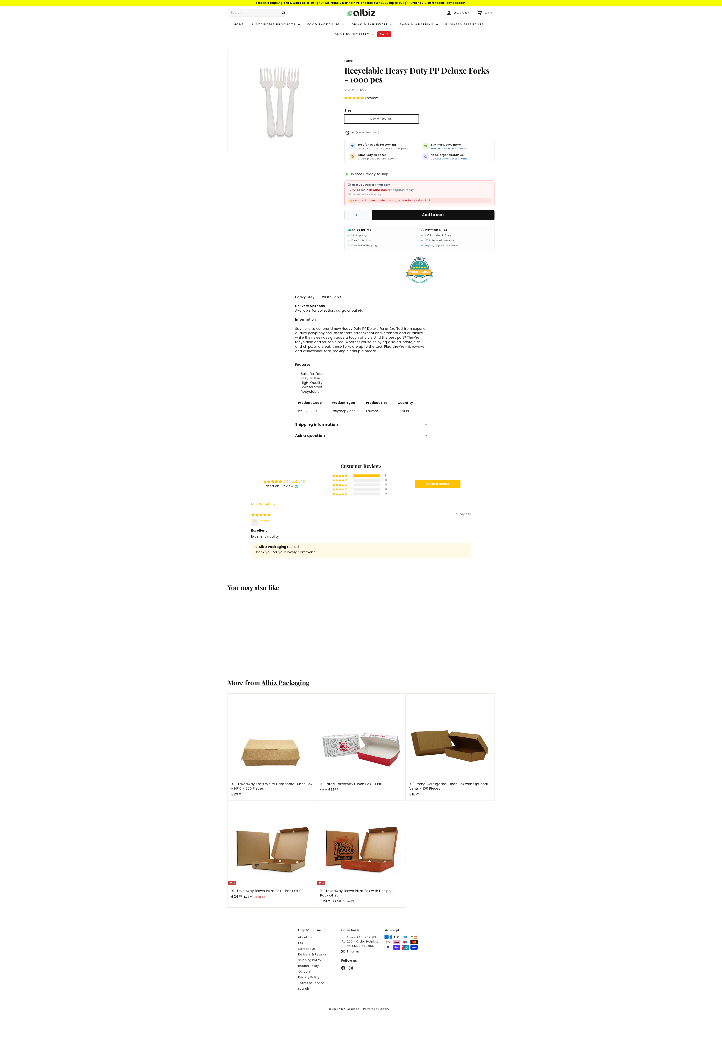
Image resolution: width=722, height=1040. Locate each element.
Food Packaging (324, 24)
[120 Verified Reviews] (419, 285)
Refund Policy (308, 966)
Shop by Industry (353, 34)
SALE (384, 34)
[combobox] (258, 12)
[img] (261, 515)
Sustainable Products (274, 24)
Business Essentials (465, 24)
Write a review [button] (438, 484)
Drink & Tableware (370, 24)
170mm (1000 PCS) (381, 118)
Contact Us (306, 949)
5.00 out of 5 (294, 481)
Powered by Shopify (376, 1009)
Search (303, 988)
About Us (305, 937)
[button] (354, 98)
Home (239, 24)
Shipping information (316, 424)
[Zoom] (280, 101)
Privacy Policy (308, 977)
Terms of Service (311, 983)
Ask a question (310, 435)
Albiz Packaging (285, 682)
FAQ (301, 943)
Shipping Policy (309, 960)
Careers (304, 971)
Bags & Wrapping (417, 24)
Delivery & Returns (312, 954)
